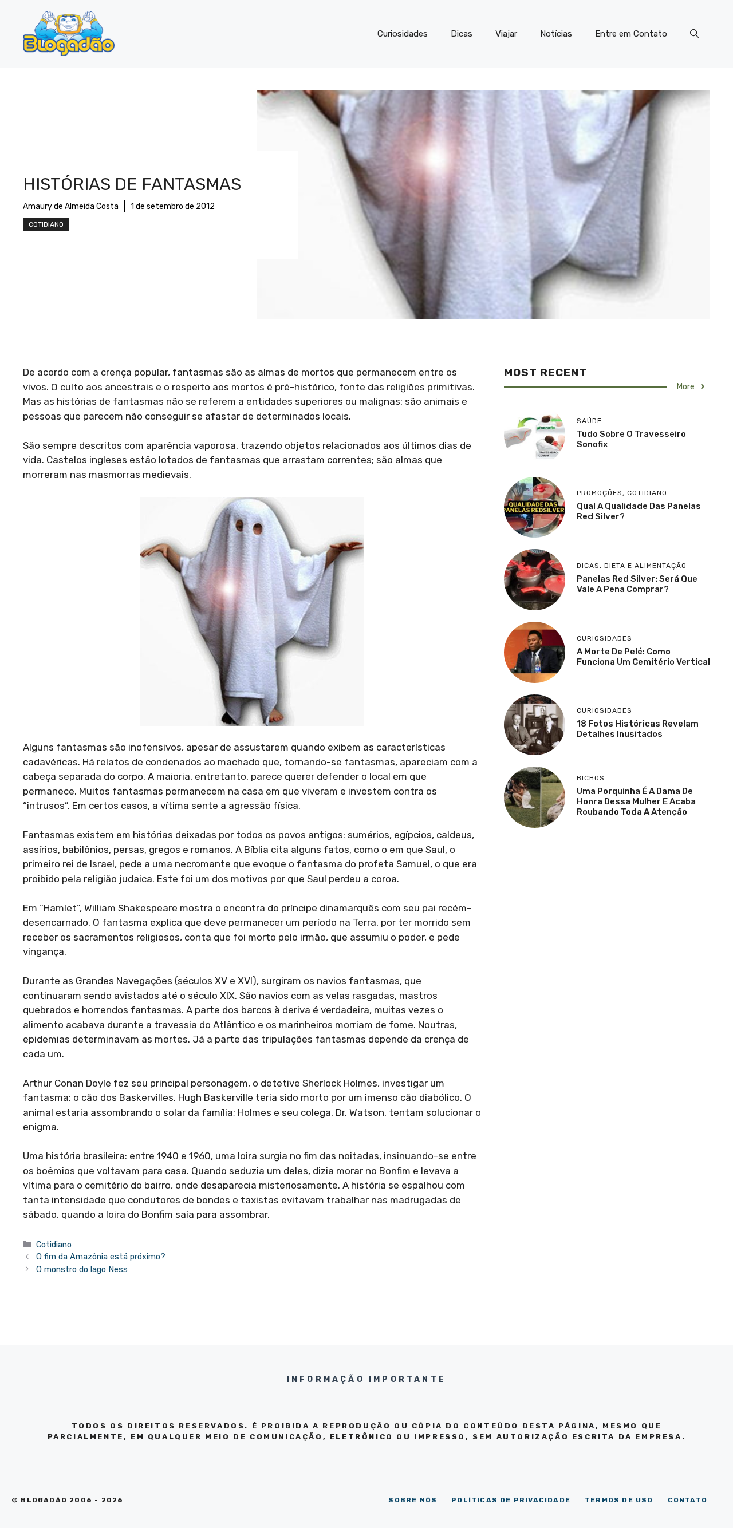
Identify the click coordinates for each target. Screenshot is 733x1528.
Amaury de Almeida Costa (71, 206)
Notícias (556, 34)
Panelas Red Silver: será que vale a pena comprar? (637, 584)
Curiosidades (402, 34)
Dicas (461, 34)
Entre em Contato (631, 34)
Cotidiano (46, 224)
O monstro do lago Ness (82, 1269)
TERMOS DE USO (619, 1500)
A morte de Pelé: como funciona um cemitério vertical (643, 656)
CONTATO (687, 1500)
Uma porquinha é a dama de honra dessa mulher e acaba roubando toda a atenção (636, 801)
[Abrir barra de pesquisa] (694, 34)
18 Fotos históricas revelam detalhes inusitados (638, 728)
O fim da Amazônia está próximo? (100, 1256)
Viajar (506, 34)
